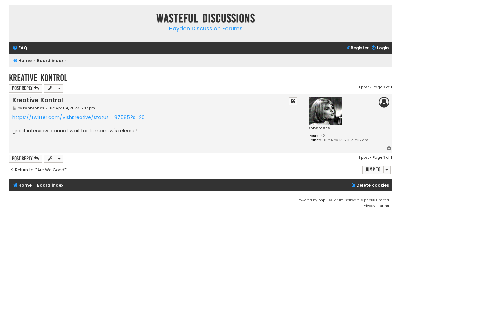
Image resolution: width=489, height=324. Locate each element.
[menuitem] (19, 48)
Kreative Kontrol (38, 78)
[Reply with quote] (293, 101)
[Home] (16, 19)
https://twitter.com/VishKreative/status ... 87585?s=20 (78, 117)
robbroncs (319, 128)
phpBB (323, 200)
